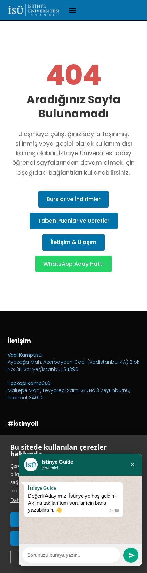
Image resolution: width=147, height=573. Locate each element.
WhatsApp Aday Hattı (73, 264)
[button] (72, 10)
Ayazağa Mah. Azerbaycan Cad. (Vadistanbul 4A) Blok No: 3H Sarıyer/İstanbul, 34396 (73, 366)
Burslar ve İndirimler (73, 199)
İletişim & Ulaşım (73, 242)
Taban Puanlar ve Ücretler (73, 221)
